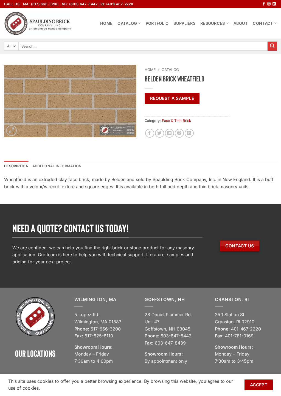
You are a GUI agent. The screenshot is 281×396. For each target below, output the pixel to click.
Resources (212, 23)
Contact (263, 23)
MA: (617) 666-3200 (41, 4)
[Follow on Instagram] (269, 4)
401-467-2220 (246, 329)
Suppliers (184, 23)
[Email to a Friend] (169, 133)
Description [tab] (16, 166)
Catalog (127, 23)
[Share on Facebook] (149, 133)
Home (106, 23)
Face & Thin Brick (176, 121)
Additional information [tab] (57, 166)
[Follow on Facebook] (263, 4)
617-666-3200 (106, 329)
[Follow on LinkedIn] (274, 4)
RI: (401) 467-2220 (116, 4)
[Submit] (272, 46)
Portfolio (157, 23)
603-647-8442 (176, 335)
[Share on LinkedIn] (189, 133)
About (241, 23)
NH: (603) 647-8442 (80, 4)
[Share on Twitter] (159, 133)
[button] (11, 130)
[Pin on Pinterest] (179, 133)
